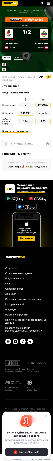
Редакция (10, 309)
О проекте (11, 268)
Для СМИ (10, 293)
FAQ (7, 283)
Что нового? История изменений (31, 192)
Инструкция (26, 238)
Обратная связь (14, 288)
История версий (15, 304)
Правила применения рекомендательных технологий (23, 329)
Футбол (10, 10)
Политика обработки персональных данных (26, 321)
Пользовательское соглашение (23, 299)
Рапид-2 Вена (41, 43)
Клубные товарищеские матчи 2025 (30, 10)
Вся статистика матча (15, 131)
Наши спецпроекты (16, 314)
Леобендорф (11, 43)
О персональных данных (19, 273)
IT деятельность (14, 278)
